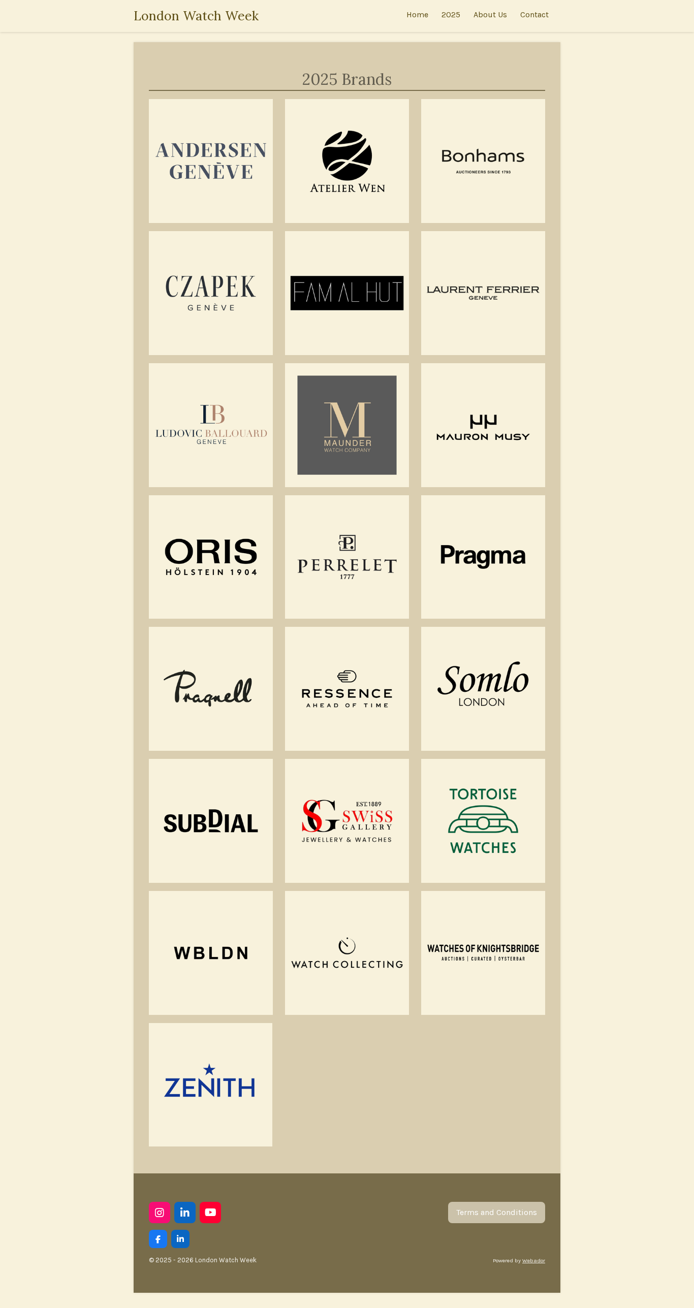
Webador (533, 1260)
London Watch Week (196, 16)
